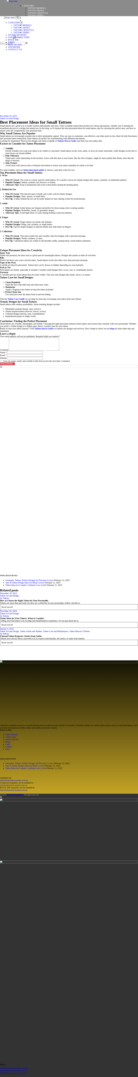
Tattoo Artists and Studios (31, 631)
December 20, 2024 (8, 116)
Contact (8, 747)
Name (3, 352)
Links (7, 744)
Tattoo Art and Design (9, 118)
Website (3, 358)
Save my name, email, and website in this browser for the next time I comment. (36, 361)
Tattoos (4, 598)
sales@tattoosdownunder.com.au (14, 780)
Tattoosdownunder (15, 795)
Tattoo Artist (10, 737)
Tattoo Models (11, 734)
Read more (6, 607)
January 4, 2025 (7, 629)
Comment (4, 350)
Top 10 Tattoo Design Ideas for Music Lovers (24, 583)
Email (3, 355)
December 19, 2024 (8, 593)
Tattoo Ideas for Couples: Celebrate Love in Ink (25, 585)
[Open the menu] (17, 17)
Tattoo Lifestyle (12, 739)
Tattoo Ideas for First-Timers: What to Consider (22, 618)
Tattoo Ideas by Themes (79, 631)
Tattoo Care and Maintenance (55, 631)
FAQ (7, 749)
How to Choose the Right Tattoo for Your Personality (24, 600)
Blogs (7, 742)
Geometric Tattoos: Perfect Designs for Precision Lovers (29, 580)
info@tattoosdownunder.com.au (13, 785)
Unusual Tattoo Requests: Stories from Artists (21, 636)
